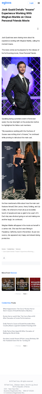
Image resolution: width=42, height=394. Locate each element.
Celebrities (10, 249)
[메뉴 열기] (38, 3)
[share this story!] (4, 258)
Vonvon (18, 249)
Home (4, 249)
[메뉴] (38, 28)
